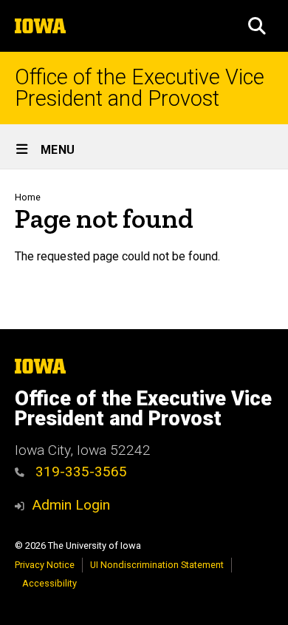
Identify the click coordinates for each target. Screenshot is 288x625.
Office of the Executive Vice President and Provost (139, 88)
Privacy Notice (45, 564)
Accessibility (49, 583)
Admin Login (71, 504)
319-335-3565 (79, 471)
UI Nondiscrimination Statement (157, 564)
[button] (257, 26)
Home (28, 197)
